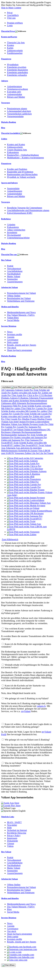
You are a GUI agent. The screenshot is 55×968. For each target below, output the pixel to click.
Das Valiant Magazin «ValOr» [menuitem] (21, 315)
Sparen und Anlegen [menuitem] (9, 183)
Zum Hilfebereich (10, 539)
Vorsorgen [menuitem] (5, 103)
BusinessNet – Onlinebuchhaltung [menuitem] (23, 155)
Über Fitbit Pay (28, 408)
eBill (14, 403)
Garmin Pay (42, 408)
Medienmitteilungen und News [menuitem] (21, 312)
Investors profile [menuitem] (14, 334)
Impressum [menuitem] (12, 838)
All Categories (8, 390)
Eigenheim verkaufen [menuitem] (17, 75)
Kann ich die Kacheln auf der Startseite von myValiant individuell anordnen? (23, 686)
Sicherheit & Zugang (28, 450)
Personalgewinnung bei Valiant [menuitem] (21, 293)
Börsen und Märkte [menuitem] (16, 97)
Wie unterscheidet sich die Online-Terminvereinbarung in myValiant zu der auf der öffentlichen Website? (23, 569)
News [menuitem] (9, 332)
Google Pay (18, 414)
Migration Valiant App (11, 424)
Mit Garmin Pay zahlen (36, 411)
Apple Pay (28, 390)
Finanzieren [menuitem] (6, 59)
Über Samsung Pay (34, 440)
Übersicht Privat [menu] (8, 31)
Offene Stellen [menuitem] (13, 295)
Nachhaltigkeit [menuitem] (14, 274)
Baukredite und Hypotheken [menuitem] (20, 172)
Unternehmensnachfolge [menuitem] (18, 237)
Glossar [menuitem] (10, 843)
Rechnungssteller (9, 435)
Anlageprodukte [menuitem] (14, 94)
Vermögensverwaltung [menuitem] (17, 89)
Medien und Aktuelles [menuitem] (10, 307)
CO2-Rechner (45, 395)
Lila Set (35, 453)
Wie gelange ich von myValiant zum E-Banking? (27, 739)
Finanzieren (7, 406)
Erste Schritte (28, 406)
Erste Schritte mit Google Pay (38, 414)
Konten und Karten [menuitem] (9, 37)
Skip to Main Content (11, 7)
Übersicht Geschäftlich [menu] (10, 133)
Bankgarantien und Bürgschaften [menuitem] (22, 174)
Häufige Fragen (29, 419)
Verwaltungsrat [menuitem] (14, 268)
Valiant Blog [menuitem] (13, 317)
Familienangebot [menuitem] (14, 53)
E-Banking (23, 398)
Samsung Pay (35, 427)
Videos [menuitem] (10, 846)
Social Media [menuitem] (13, 320)
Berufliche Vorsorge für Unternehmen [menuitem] (24, 207)
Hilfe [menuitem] (9, 827)
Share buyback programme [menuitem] (19, 350)
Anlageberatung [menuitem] (14, 86)
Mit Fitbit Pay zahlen (11, 408)
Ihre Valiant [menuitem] (6, 260)
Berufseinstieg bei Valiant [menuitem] (19, 298)
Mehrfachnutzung (9, 450)
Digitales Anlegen (9, 398)
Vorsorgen (20, 453)
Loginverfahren (42, 421)
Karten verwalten (43, 406)
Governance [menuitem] (12, 339)
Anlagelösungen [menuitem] (14, 191)
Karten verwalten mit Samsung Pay (30, 437)
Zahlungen (6, 403)
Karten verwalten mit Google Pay (17, 416)
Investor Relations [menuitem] (8, 326)
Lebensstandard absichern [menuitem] (19, 111)
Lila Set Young (46, 453)
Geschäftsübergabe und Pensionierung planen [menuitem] (28, 210)
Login (10, 25)
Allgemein (34, 398)
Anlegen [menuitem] (4, 81)
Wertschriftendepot (38, 400)
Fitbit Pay (17, 406)
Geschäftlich (13, 15)
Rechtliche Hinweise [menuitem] (16, 833)
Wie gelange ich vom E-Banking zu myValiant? (27, 698)
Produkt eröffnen (15, 23)
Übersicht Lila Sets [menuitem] (16, 42)
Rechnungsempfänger (37, 403)
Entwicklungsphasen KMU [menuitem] (19, 213)
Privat (9, 12)
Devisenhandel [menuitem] (14, 235)
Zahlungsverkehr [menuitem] (15, 50)
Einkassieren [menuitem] (13, 152)
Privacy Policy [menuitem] (14, 835)
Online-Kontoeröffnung (35, 429)
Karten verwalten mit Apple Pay (27, 392)
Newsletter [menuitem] (12, 825)
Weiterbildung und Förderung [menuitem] (20, 301)
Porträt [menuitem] (10, 266)
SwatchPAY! (7, 429)
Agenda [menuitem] (10, 337)
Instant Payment (27, 421)
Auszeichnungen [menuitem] (15, 281)
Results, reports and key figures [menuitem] (21, 345)
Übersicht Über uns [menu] (9, 254)
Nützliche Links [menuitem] (7, 817)
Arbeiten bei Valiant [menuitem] (9, 287)
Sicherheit (24, 400)
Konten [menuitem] (10, 45)
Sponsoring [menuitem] (12, 279)
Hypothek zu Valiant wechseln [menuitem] (21, 177)
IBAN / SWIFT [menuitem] (14, 822)
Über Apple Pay (19, 395)
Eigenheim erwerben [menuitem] (16, 67)
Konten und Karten (10, 400)
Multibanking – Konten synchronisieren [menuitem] (25, 157)
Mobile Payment (30, 424)
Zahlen (28, 453)
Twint (42, 445)
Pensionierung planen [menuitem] (17, 108)
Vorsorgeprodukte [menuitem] (15, 116)
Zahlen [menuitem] (4, 139)
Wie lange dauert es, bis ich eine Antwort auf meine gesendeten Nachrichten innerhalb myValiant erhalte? (26, 596)
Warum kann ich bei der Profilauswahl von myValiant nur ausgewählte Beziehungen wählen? (24, 544)
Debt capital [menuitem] (12, 342)
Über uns (11, 18)
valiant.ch (41, 706)
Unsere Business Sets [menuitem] (17, 149)
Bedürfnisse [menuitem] (6, 219)
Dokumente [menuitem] (12, 841)
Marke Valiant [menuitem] (13, 276)
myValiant (6, 387)
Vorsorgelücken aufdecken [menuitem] (19, 114)
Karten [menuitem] (10, 48)
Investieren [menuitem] (12, 232)
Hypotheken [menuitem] (12, 64)
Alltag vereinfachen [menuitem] (16, 230)
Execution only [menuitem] (14, 91)
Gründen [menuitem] (11, 224)
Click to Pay (33, 395)
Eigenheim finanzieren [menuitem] (17, 70)
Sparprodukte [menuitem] (13, 188)
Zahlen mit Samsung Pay (13, 440)
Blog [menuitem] (3, 128)
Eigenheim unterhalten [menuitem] (17, 72)
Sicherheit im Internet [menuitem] (17, 830)
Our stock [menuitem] (11, 347)
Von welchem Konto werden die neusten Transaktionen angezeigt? (21, 629)
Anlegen (19, 390)
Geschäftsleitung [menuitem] (14, 271)
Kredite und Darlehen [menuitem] (17, 169)
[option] (25, 458)
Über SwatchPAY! (30, 445)
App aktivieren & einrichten (29, 448)
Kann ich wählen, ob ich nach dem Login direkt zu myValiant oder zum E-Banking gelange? (26, 725)
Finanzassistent (46, 398)
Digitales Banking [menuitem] (8, 122)
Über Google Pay (13, 419)
